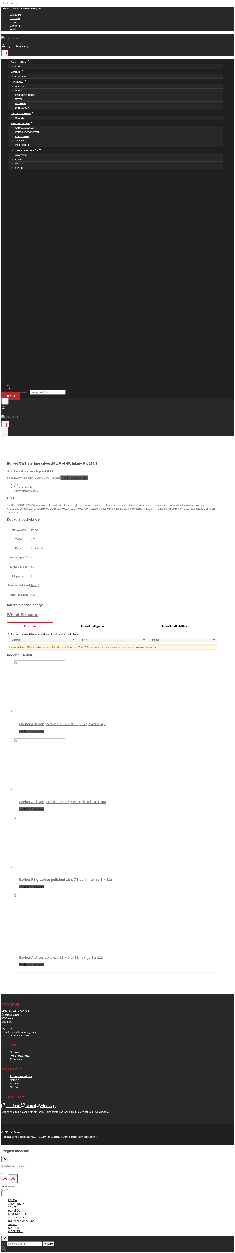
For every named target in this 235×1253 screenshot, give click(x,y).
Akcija (11, 396)
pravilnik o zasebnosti (71, 1137)
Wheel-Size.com (22, 614)
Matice (19, 163)
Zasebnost (16, 1059)
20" (32, 557)
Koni (17, 66)
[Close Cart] (4, 1159)
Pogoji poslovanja (20, 1055)
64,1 (32, 594)
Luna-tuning (15, 15)
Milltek (19, 118)
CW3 (46, 477)
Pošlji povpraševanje (74, 477)
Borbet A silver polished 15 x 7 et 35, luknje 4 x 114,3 (62, 724)
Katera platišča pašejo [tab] (26, 490)
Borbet (19, 86)
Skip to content (9, 3)
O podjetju (15, 25)
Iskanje (48, 1243)
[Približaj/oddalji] (2, 1186)
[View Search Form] (5, 401)
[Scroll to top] (5, 1179)
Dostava (14, 1052)
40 (31, 576)
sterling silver (37, 548)
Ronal (19, 91)
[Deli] (9, 1186)
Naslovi (14, 1087)
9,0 (32, 566)
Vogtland (21, 76)
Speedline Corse (25, 95)
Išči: (3, 1243)
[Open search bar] (8, 387)
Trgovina (14, 22)
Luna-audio (15, 18)
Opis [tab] (16, 484)
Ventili (19, 168)
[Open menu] (4, 431)
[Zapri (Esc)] (13, 1186)
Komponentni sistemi (27, 132)
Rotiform (20, 103)
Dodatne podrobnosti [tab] (25, 487)
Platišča (55, 477)
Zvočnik (19, 141)
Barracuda (22, 108)
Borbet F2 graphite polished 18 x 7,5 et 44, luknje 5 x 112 (65, 880)
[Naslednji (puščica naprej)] (6, 1189)
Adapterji (21, 155)
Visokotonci (22, 145)
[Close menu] (2, 1193)
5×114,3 (34, 585)
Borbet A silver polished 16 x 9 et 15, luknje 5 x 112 (61, 958)
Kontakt (13, 29)
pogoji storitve (90, 1137)
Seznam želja (17, 1083)
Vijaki (18, 159)
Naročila (14, 1079)
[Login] (112, 408)
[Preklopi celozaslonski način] (6, 1186)
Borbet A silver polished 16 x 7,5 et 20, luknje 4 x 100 (62, 802)
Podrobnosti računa (21, 1076)
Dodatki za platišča (21, 1221)
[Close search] (4, 1238)
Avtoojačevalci (24, 128)
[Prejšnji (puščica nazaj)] (2, 1189)
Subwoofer (22, 136)
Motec (19, 99)
